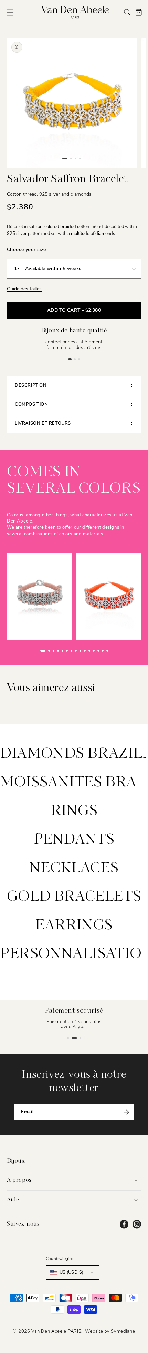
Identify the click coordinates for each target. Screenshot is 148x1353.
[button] (10, 12)
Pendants (74, 840)
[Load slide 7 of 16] (71, 651)
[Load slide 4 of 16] (58, 651)
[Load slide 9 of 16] (80, 651)
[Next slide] (117, 651)
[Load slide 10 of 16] (85, 651)
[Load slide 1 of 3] (70, 359)
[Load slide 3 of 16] (53, 651)
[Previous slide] (31, 651)
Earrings (74, 925)
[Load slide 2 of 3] (75, 359)
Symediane (123, 1331)
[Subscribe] (126, 1112)
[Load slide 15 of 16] (107, 651)
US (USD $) (72, 1272)
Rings (74, 811)
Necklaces (74, 868)
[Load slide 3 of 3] (79, 359)
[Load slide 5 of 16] (62, 651)
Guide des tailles (24, 289)
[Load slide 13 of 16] (98, 651)
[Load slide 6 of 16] (67, 651)
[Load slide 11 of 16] (89, 651)
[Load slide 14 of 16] (103, 651)
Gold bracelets (74, 897)
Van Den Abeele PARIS (56, 1331)
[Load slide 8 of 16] (76, 651)
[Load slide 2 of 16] (49, 651)
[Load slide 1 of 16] (43, 651)
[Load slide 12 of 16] (94, 651)
